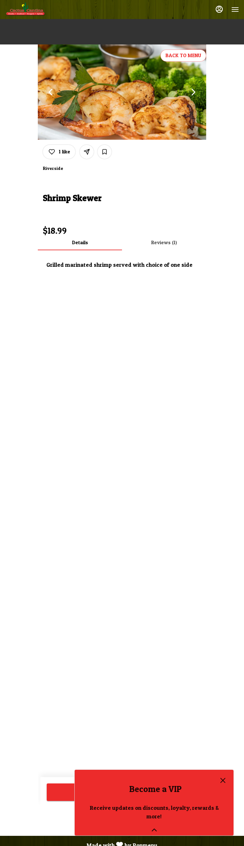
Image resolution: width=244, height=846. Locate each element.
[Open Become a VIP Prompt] (154, 830)
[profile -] (219, 9)
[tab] (80, 242)
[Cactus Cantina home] (33, 9)
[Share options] (87, 152)
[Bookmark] (105, 152)
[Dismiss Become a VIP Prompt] (223, 780)
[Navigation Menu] (235, 9)
